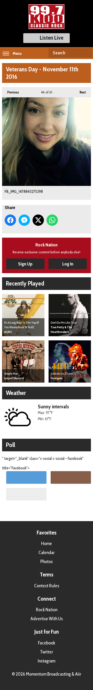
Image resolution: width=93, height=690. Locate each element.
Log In (67, 264)
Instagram (46, 661)
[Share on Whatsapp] (52, 220)
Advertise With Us (46, 619)
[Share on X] (38, 220)
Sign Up (25, 264)
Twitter (46, 652)
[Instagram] (71, 477)
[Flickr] (26, 494)
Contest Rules (46, 586)
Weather (16, 392)
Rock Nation (46, 610)
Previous (10, 92)
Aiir (78, 674)
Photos (46, 561)
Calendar (46, 552)
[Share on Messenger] (24, 220)
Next (80, 92)
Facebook (46, 643)
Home (46, 543)
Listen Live (51, 37)
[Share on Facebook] (10, 220)
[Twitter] (26, 477)
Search (86, 53)
